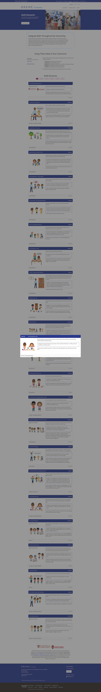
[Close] (79, 336)
